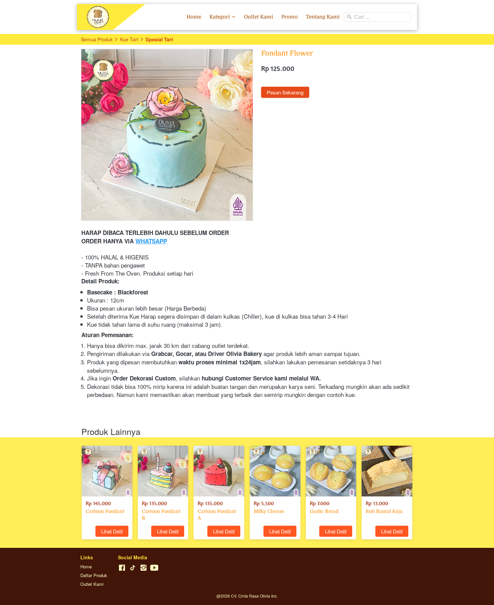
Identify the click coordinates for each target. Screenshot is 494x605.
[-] (122, 568)
